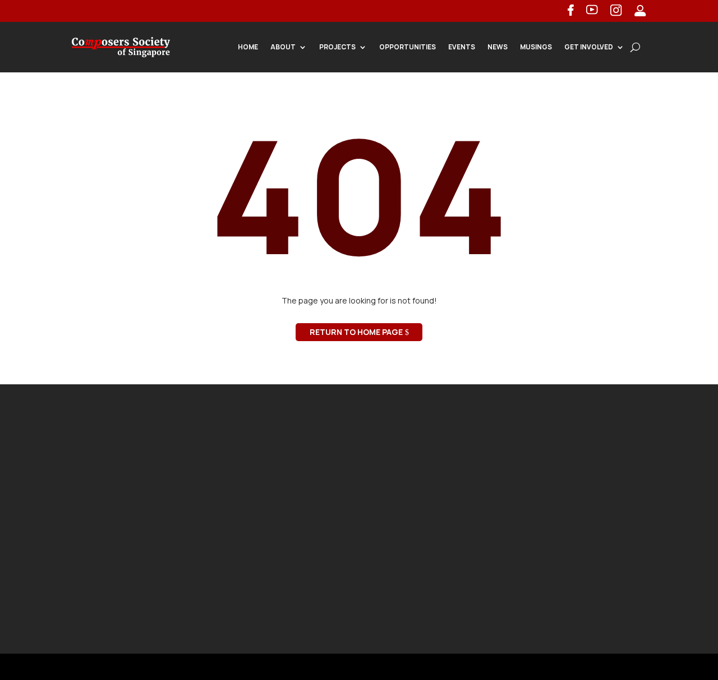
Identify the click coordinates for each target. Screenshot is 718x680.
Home (248, 47)
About (283, 47)
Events (461, 47)
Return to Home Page (356, 332)
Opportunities (407, 47)
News (497, 47)
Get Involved (588, 47)
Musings (536, 47)
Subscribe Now (571, 579)
